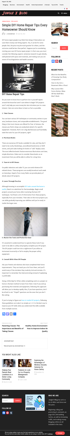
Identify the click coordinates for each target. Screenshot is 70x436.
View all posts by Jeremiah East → (14, 346)
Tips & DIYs (54, 5)
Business (12, 5)
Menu (65, 13)
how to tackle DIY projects (31, 300)
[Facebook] (65, 8)
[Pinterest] (67, 8)
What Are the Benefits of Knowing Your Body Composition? (59, 77)
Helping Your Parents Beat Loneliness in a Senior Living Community (7, 374)
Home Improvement (37, 5)
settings (50, 434)
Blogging (5, 5)
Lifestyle (47, 5)
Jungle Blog (6, 21)
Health (28, 5)
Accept (60, 433)
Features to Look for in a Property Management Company (24, 373)
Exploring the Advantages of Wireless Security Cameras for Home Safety (40, 364)
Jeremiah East (11, 34)
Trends (62, 5)
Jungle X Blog (53, 400)
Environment (20, 5)
